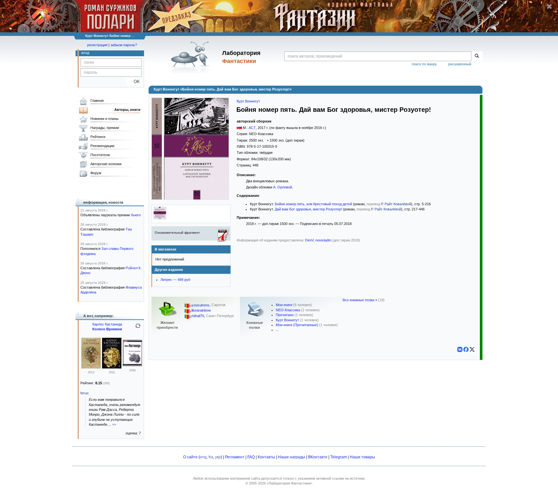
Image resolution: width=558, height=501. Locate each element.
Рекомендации (102, 146)
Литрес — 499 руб (175, 280)
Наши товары (362, 457)
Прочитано (285, 315)
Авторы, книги (127, 110)
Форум (95, 173)
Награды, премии (104, 128)
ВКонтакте (317, 457)
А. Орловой (282, 187)
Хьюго (136, 215)
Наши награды (291, 457)
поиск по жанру (424, 64)
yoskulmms (200, 305)
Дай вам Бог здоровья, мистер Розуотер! (308, 209)
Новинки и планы (104, 119)
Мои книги (284, 305)
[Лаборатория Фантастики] (191, 57)
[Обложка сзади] (159, 218)
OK (134, 81)
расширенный (459, 64)
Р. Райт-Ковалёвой (396, 204)
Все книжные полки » (360, 300)
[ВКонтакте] (459, 349)
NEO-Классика (288, 310)
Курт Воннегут (248, 101)
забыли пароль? (123, 45)
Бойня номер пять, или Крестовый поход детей (313, 204)
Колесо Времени (107, 329)
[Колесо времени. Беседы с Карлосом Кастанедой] (111, 367)
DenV (309, 240)
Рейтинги (97, 137)
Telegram (338, 457)
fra (211, 457)
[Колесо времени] (91, 367)
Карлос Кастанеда (107, 324)
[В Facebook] (466, 349)
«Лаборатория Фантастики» (289, 483)
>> (114, 424)
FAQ (251, 457)
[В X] (472, 349)
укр (218, 457)
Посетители (100, 155)
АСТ (252, 128)
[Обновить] (138, 328)
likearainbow (201, 311)
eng (203, 457)
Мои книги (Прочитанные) (297, 325)
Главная (97, 100)
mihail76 (197, 316)
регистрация (97, 45)
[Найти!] (476, 56)
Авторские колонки (105, 164)
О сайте (190, 457)
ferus (84, 393)
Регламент (234, 457)
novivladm (323, 240)
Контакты (266, 457)
